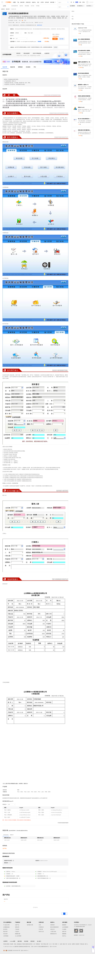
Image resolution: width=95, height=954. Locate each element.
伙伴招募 (37, 5)
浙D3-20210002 (53, 946)
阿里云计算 (45, 944)
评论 (35, 67)
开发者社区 (41, 927)
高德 (56, 944)
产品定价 (17, 931)
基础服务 (64, 924)
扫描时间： (37, 860)
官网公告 (64, 931)
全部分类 (3, 9)
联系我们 (33, 941)
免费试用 (17, 927)
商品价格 (12, 67)
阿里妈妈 (38, 944)
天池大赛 (41, 929)
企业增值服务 (65, 927)
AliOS (50, 944)
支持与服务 (52, 2)
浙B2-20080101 (34, 946)
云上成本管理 (18, 935)
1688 (34, 944)
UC (58, 944)
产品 (18, 2)
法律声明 (5, 941)
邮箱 (72, 18)
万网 (53, 944)
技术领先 (5, 929)
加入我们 (39, 941)
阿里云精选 (27, 5)
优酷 (64, 944)
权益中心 (34, 2)
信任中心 (64, 935)
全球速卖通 (19, 944)
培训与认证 (41, 931)
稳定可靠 (5, 931)
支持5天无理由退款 (37, 53)
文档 (40, 924)
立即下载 (4, 848)
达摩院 (73, 944)
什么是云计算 (6, 924)
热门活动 (32, 5)
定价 (38, 2)
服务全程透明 (26, 53)
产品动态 (17, 929)
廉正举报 (20, 941)
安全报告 (28, 67)
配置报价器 (17, 933)
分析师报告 (5, 935)
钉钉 (66, 944)
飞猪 (42, 944)
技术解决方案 (30, 924)
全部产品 (17, 924)
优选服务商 (46, 53)
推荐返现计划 (53, 933)
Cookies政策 (12, 941)
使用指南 (20, 67)
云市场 (42, 2)
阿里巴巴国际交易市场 (27, 944)
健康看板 (64, 933)
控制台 (83, 2)
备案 (80, 2)
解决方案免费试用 (54, 927)
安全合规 (5, 933)
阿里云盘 (82, 944)
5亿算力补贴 (53, 931)
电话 (72, 16)
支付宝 (69, 944)
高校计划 (52, 929)
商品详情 (5, 67)
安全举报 (26, 941)
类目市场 (21, 5)
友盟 (61, 944)
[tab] (6, 834)
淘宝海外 (77, 944)
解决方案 (22, 2)
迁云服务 (64, 929)
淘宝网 (11, 944)
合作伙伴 (47, 2)
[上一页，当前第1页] (62, 914)
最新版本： (6, 862)
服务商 (73, 11)
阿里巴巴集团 (6, 944)
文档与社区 (28, 2)
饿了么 (86, 944)
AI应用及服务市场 (14, 5)
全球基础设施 (6, 927)
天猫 (15, 944)
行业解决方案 (13, 9)
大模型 (14, 2)
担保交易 (18, 53)
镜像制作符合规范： (8, 860)
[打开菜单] (2, 2)
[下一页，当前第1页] (66, 914)
